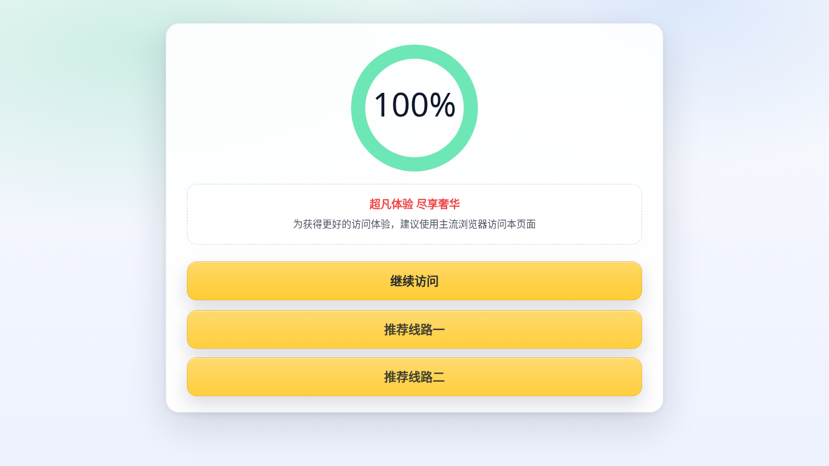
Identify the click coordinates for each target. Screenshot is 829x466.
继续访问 (414, 281)
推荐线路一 (414, 330)
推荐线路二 (414, 377)
